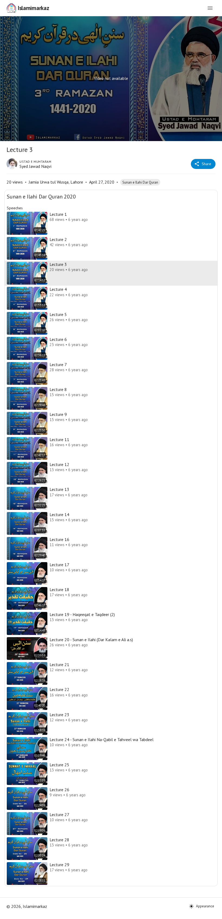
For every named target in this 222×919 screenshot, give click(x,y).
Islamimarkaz (33, 8)
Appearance (205, 906)
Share (206, 163)
